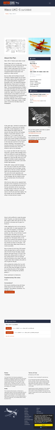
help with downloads (10, 336)
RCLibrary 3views (36, 100)
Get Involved (40, 413)
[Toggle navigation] (50, 3)
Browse (26, 411)
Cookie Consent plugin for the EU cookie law (43, 427)
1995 (35, 68)
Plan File (9, 328)
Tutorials (26, 414)
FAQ (38, 410)
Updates (26, 422)
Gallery (26, 413)
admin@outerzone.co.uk (35, 133)
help (47, 94)
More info (45, 422)
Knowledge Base (28, 419)
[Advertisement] (27, 25)
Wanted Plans (27, 416)
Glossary (39, 411)
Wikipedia (34, 96)
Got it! (43, 425)
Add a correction (9, 292)
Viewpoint (27, 418)
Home (6, 13)
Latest (26, 410)
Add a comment (33, 141)
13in (31, 70)
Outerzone (44, 96)
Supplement (10, 332)
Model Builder (36, 66)
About (38, 408)
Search (26, 408)
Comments (27, 424)
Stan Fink (33, 65)
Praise (26, 421)
